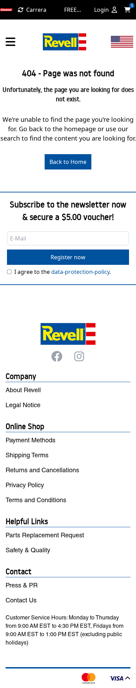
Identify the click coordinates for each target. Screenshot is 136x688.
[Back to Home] (64, 42)
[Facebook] (56, 356)
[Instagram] (79, 356)
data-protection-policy (80, 272)
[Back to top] (127, 678)
